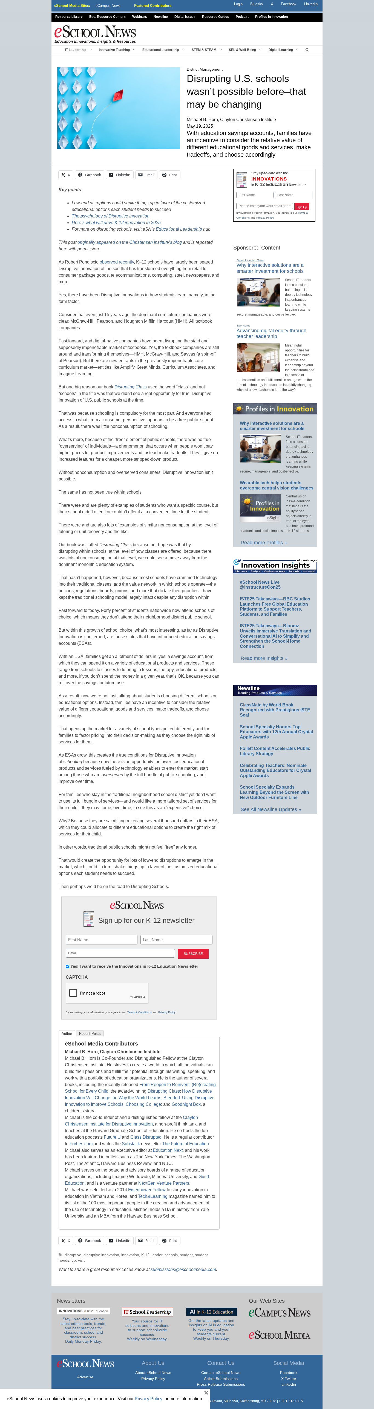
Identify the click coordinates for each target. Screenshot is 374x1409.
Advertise (85, 1377)
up (73, 1260)
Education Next (168, 1150)
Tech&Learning (153, 1196)
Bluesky (256, 4)
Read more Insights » (264, 658)
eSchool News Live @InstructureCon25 (260, 585)
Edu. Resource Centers (107, 17)
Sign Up (302, 207)
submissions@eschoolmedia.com (183, 1269)
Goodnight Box (186, 1104)
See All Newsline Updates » (271, 809)
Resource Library (69, 17)
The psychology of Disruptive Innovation (110, 216)
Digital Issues (184, 17)
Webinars (139, 17)
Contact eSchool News (220, 1372)
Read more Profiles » (264, 542)
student (186, 1255)
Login (238, 4)
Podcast (242, 17)
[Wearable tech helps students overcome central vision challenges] (260, 520)
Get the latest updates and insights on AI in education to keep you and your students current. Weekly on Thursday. (211, 1330)
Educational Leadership (160, 50)
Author (67, 1034)
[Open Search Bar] (307, 50)
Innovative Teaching (114, 50)
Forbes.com (81, 1143)
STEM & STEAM (204, 50)
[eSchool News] (95, 34)
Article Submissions (221, 1378)
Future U (112, 1137)
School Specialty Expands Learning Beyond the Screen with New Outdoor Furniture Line (274, 792)
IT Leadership (75, 50)
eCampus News (108, 6)
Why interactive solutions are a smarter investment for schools (270, 268)
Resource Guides (215, 17)
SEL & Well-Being (242, 50)
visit (81, 1260)
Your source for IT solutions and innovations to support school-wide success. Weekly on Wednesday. (147, 1330)
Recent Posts (90, 1034)
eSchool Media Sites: (72, 6)
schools (171, 1255)
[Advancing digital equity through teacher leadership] (258, 370)
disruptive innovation (101, 1255)
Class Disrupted (146, 1137)
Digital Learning (281, 50)
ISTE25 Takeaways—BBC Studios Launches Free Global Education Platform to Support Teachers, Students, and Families (275, 607)
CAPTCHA (77, 977)
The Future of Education (185, 1143)
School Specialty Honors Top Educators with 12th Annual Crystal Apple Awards (276, 731)
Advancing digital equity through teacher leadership (271, 333)
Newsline (161, 17)
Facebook (288, 1372)
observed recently (117, 262)
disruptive (73, 1255)
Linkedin (288, 1384)
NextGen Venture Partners (163, 1183)
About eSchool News (153, 1372)
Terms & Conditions (139, 1012)
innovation (130, 1255)
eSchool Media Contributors (101, 1044)
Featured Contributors (152, 6)
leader (157, 1255)
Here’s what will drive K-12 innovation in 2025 (116, 222)
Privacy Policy (166, 1012)
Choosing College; (144, 1104)
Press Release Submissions (221, 1384)
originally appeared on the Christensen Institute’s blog (129, 242)
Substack (131, 1143)
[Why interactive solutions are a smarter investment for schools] (258, 304)
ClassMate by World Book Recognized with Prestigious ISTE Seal (275, 710)
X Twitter (288, 1378)
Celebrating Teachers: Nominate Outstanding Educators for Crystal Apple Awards (275, 770)
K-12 (145, 1255)
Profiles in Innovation (271, 17)
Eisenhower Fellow (147, 1189)
